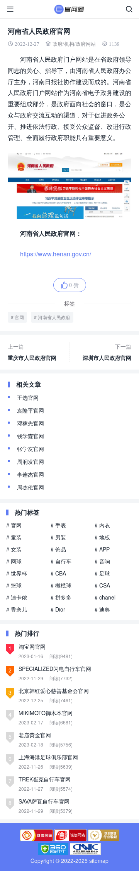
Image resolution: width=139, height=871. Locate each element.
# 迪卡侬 (16, 597)
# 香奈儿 (16, 609)
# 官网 (14, 525)
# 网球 (14, 561)
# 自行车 (61, 561)
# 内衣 (102, 525)
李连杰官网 (30, 474)
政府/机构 (63, 44)
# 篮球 (14, 585)
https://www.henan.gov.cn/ (55, 253)
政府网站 (86, 44)
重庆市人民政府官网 (32, 351)
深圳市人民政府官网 (107, 351)
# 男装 (58, 537)
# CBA (58, 573)
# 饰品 (58, 549)
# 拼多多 (61, 597)
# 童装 (14, 537)
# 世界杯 (16, 573)
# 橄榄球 (61, 585)
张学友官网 (30, 449)
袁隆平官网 (30, 410)
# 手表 (58, 525)
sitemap (98, 860)
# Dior (58, 609)
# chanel (105, 597)
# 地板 (102, 537)
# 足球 (102, 573)
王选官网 (28, 397)
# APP (102, 549)
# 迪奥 (102, 609)
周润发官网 (30, 461)
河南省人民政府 (54, 317)
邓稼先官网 (30, 423)
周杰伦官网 (30, 487)
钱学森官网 (30, 436)
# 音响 (102, 561)
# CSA (102, 585)
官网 (19, 317)
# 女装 (14, 549)
